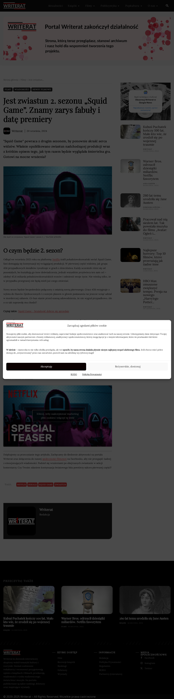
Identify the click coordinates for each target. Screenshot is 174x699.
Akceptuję (46, 366)
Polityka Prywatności (92, 374)
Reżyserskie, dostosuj (128, 366)
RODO (74, 374)
